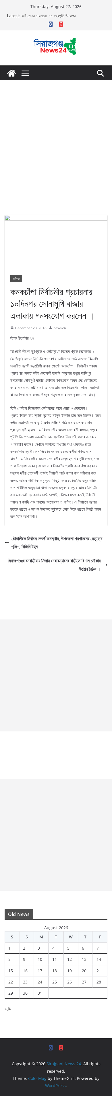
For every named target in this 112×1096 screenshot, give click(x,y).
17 (40, 970)
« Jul (9, 1008)
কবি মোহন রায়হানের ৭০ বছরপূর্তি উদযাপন (49, 15)
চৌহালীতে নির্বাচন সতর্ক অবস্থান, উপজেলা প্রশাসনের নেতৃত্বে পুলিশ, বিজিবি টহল (56, 542)
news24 (59, 328)
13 (84, 959)
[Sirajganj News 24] (11, 73)
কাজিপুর (16, 278)
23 (25, 982)
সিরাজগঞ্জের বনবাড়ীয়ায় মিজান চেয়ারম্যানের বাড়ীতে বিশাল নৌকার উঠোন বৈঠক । (54, 564)
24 (40, 982)
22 (10, 982)
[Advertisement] (56, 139)
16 (25, 970)
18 (54, 970)
